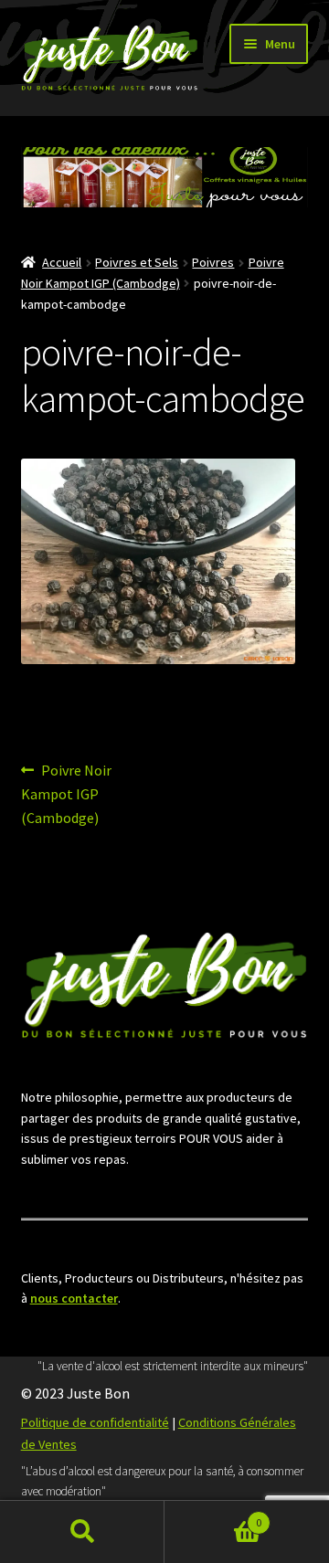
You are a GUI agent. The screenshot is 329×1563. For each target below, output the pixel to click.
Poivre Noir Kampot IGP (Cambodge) (66, 793)
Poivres (213, 262)
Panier (212, 1516)
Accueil (61, 262)
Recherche (82, 1532)
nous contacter (74, 1298)
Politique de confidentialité (95, 1422)
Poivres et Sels (136, 262)
